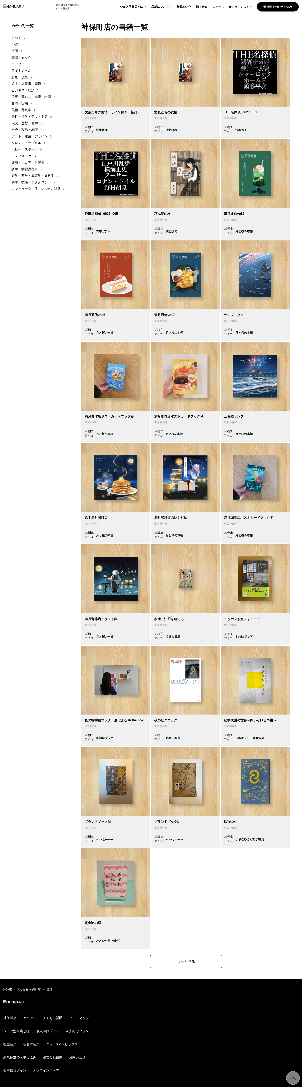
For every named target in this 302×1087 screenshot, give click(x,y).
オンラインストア (240, 6)
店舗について (159, 6)
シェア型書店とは (131, 6)
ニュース (218, 6)
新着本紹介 (184, 6)
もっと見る (186, 961)
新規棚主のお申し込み (277, 6)
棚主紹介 (201, 6)
